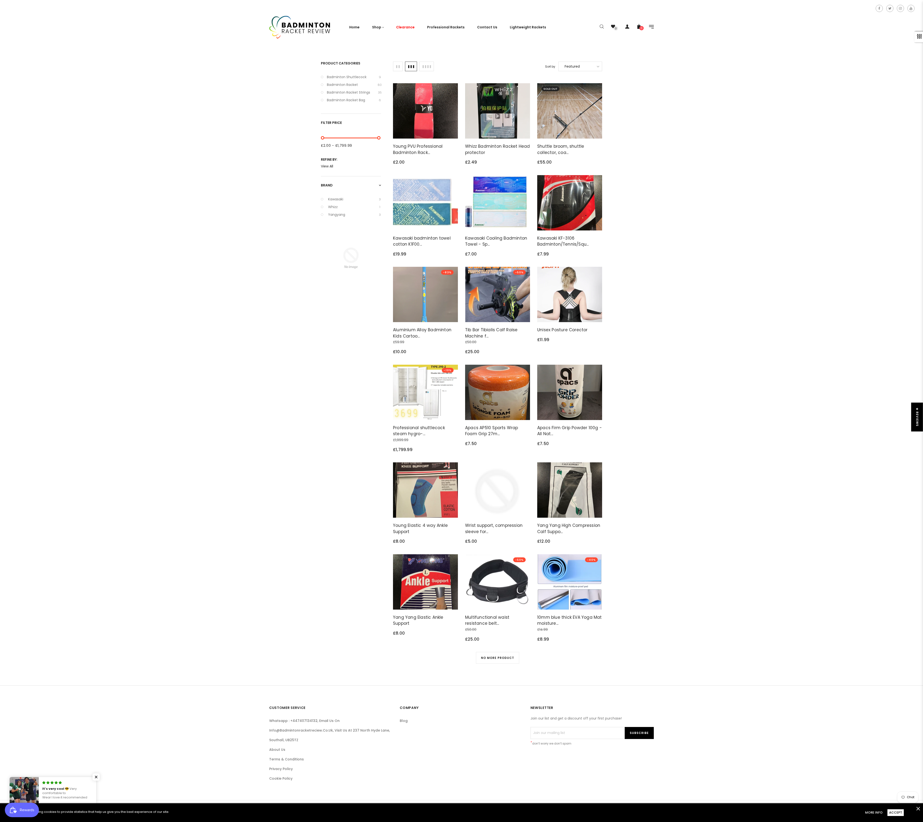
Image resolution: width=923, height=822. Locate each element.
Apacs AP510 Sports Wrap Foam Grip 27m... (491, 431)
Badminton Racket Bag (354, 100)
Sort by (550, 66)
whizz (354, 206)
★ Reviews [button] (917, 417)
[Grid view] (398, 66)
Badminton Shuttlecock (354, 77)
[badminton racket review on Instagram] (900, 8)
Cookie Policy (281, 778)
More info (874, 812)
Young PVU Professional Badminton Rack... (418, 149)
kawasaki (354, 199)
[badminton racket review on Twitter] (889, 8)
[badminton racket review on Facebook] (879, 8)
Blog (404, 720)
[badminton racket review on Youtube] (911, 8)
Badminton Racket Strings (354, 92)
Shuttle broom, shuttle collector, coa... (560, 149)
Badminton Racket (354, 84)
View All (327, 166)
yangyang (354, 214)
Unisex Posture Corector (562, 330)
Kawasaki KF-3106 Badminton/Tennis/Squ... (563, 241)
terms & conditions (286, 759)
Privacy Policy (281, 768)
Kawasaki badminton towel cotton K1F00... (422, 241)
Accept (895, 812)
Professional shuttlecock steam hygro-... (419, 431)
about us (277, 749)
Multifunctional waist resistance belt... (487, 620)
